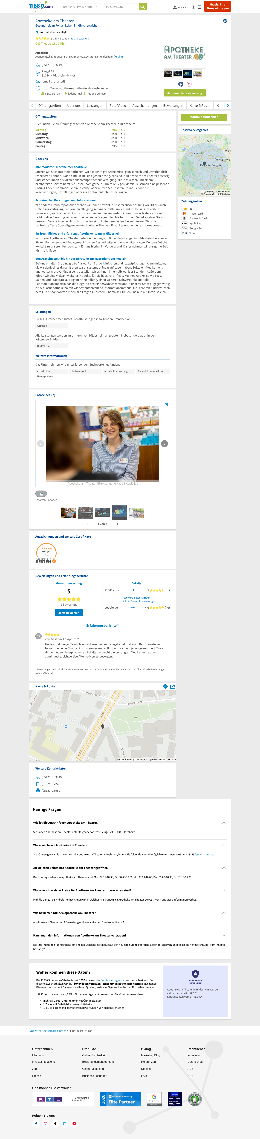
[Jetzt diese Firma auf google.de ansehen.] (133, 607)
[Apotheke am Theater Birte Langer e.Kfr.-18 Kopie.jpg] (166, 404)
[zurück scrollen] (32, 105)
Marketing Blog (150, 1055)
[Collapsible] (224, 822)
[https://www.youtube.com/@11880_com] (74, 1124)
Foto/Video (118, 105)
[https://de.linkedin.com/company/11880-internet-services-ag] (65, 1124)
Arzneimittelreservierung (184, 93)
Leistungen (95, 105)
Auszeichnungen (144, 105)
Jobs (35, 1068)
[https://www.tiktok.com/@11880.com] (55, 1124)
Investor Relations (43, 1061)
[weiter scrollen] (228, 105)
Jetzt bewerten (68, 613)
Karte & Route (200, 105)
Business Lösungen (94, 1075)
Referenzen (148, 1061)
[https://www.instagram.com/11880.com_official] (46, 1124)
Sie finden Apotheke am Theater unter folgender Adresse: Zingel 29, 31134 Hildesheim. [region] (84, 832)
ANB (190, 1075)
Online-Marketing (93, 1068)
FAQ (144, 1075)
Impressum (194, 1055)
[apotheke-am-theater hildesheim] (68, 512)
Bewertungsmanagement (98, 1061)
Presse (36, 1075)
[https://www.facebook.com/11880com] (36, 1124)
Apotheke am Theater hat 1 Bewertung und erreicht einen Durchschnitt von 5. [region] (79, 922)
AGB (190, 1068)
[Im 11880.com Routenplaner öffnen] (165, 685)
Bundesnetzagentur (112, 980)
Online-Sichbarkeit (94, 1055)
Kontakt (146, 1068)
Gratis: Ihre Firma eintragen (217, 6)
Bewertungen (173, 105)
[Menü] (201, 7)
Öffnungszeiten (49, 105)
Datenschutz (195, 1061)
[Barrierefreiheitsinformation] (195, 7)
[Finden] (143, 6)
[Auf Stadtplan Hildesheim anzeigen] (172, 686)
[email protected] (205, 854)
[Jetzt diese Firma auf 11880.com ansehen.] (133, 590)
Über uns (73, 105)
